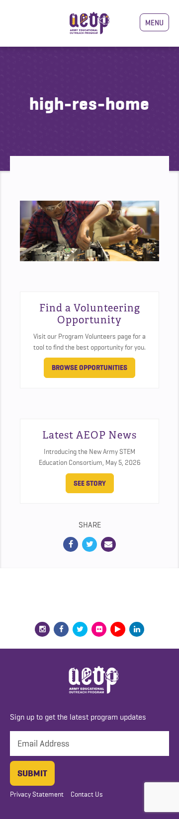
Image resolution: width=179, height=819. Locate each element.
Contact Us (87, 794)
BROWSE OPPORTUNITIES (89, 368)
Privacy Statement (37, 794)
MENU (154, 22)
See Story (90, 483)
